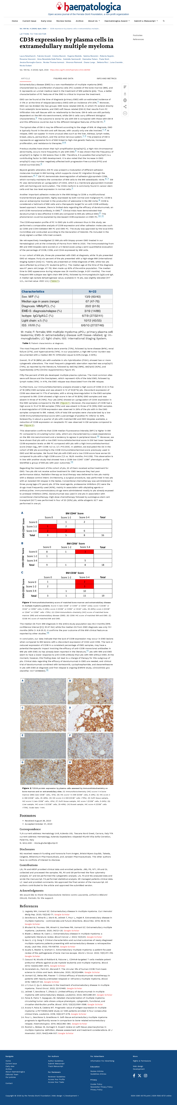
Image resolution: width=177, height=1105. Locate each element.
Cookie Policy (96, 1084)
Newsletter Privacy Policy (101, 1087)
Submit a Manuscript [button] (145, 21)
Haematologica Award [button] (116, 21)
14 (48, 633)
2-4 (64, 142)
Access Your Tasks (56, 1082)
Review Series (63, 21)
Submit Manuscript (56, 1064)
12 (98, 436)
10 (99, 216)
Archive (79, 21)
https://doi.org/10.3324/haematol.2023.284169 (70, 70)
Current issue (11, 1064)
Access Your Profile (56, 1079)
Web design (138, 1066)
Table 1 (54, 281)
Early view (46, 21)
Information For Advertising (102, 1061)
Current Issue (29, 21)
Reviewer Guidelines (56, 1077)
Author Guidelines (55, 1061)
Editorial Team (12, 1074)
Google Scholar (62, 914)
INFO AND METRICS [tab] (106, 78)
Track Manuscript (55, 1066)
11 (103, 216)
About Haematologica (15, 1072)
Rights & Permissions (142, 1061)
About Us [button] (93, 21)
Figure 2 (29, 425)
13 (72, 462)
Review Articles (97, 1071)
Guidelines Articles (98, 1074)
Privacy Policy (96, 1090)
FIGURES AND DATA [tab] (63, 78)
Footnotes (137, 35)
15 (47, 670)
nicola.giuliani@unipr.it (46, 843)
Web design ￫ (58, 1096)
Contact (9, 1083)
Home (15, 21)
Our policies (11, 1077)
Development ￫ (72, 1096)
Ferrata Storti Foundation (39, 1096)
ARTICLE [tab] (25, 78)
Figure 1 (65, 403)
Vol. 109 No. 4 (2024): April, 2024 (33, 29)
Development (139, 1069)
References (138, 39)
